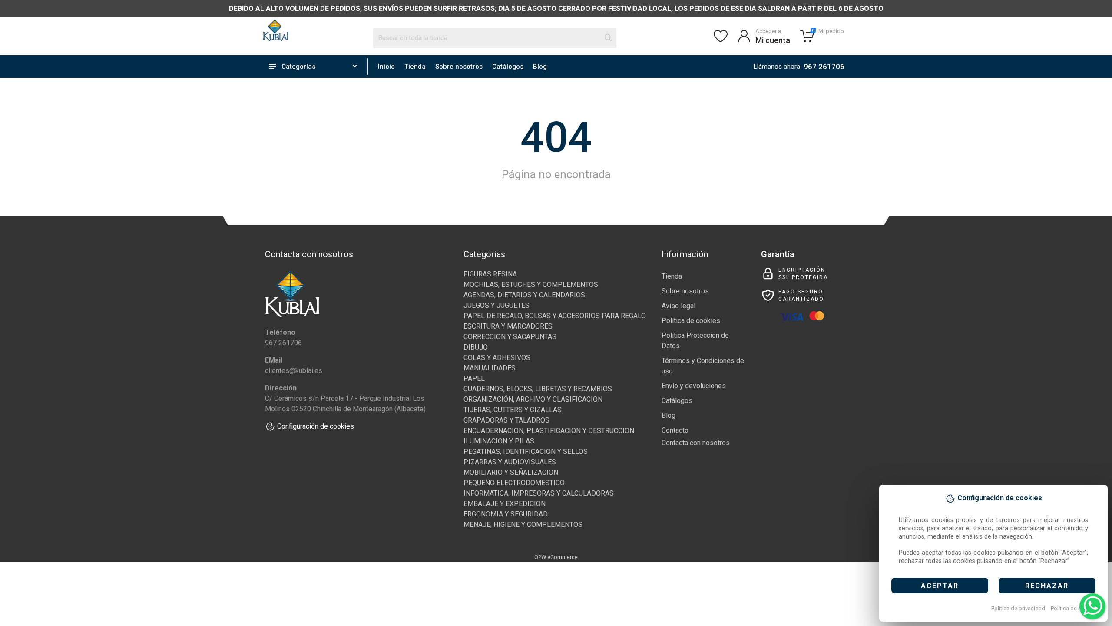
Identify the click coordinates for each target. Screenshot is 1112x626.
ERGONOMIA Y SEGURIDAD (505, 514)
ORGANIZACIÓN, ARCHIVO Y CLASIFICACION (532, 399)
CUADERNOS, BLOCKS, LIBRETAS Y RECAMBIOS (537, 389)
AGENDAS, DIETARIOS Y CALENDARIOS (524, 295)
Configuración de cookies (315, 426)
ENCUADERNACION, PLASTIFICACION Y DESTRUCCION (548, 430)
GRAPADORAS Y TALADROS (506, 420)
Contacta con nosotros (696, 443)
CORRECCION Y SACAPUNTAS (509, 337)
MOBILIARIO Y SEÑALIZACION (510, 472)
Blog (540, 66)
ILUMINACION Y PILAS (498, 441)
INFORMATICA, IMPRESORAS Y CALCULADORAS (538, 493)
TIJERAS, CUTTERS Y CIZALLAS (512, 410)
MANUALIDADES (489, 368)
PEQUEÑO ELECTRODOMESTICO (514, 483)
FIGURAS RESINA (490, 274)
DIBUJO (475, 347)
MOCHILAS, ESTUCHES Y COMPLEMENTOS (530, 284)
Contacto (675, 430)
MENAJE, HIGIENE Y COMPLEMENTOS (522, 524)
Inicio (386, 66)
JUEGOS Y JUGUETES (496, 305)
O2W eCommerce (556, 557)
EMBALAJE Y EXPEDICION (504, 503)
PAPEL (474, 378)
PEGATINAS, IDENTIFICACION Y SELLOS (525, 451)
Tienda (415, 66)
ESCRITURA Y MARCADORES (508, 326)
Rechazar (1047, 586)
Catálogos (507, 66)
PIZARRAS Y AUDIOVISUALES (509, 462)
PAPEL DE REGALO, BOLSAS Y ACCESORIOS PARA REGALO (554, 316)
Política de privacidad (1018, 608)
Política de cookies (1074, 608)
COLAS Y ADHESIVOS (496, 357)
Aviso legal (678, 306)
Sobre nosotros (459, 66)
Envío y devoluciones (694, 386)
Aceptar (940, 586)
